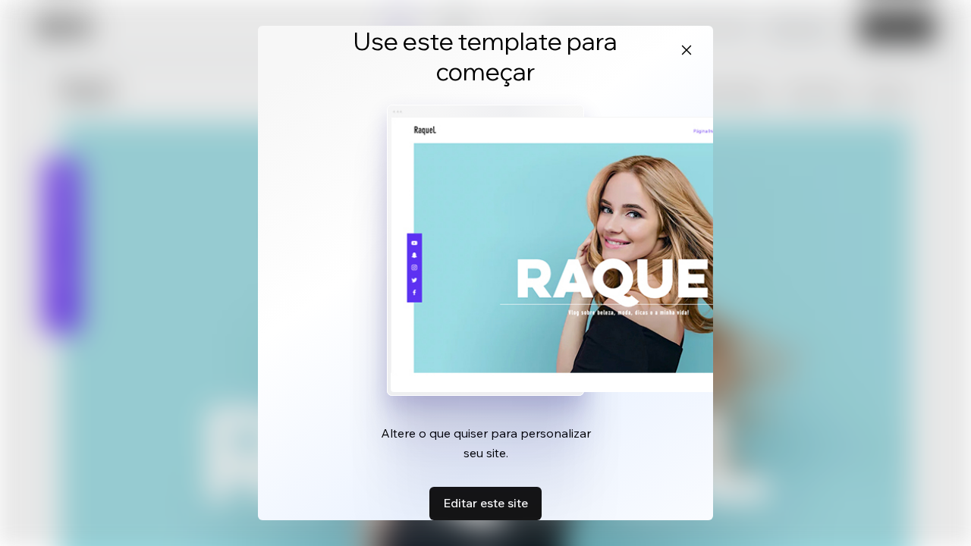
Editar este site (485, 502)
